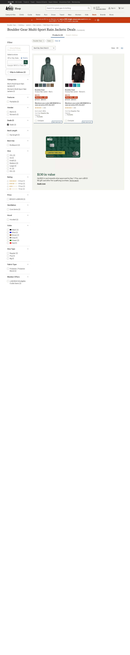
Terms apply (73, 180)
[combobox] (68, 8)
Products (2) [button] (58, 35)
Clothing (21, 25)
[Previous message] (32, 20)
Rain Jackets (37, 25)
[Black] (36, 85)
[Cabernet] (70, 85)
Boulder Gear (11, 25)
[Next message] (95, 20)
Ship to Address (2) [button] (17, 72)
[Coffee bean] (52, 85)
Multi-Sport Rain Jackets (51, 25)
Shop (18, 8)
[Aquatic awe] (78, 85)
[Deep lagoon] (74, 85)
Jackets (28, 25)
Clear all (57, 41)
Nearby (25, 58)
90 (122, 48)
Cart (122, 8)
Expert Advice (71, 35)
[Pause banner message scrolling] (97, 20)
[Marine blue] (44, 85)
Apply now (41, 184)
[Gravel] (48, 85)
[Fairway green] (40, 85)
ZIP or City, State (13, 58)
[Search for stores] (26, 62)
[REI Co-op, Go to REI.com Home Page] (9, 8)
